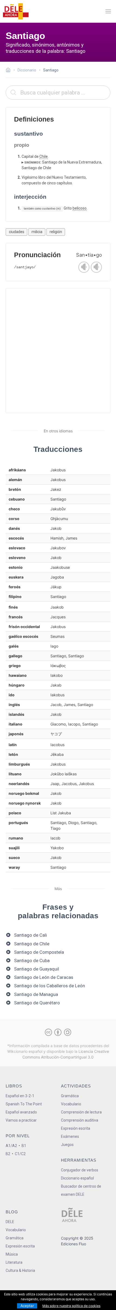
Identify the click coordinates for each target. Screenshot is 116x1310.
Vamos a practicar (21, 1120)
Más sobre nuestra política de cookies (71, 1306)
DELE (10, 1222)
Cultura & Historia (20, 1270)
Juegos (67, 1144)
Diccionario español (77, 1178)
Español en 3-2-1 (20, 1096)
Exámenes (70, 1136)
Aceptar (27, 1306)
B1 (24, 1146)
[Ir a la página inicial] (9, 70)
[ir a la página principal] (15, 11)
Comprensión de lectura (81, 1112)
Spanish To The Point (24, 1104)
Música (12, 1254)
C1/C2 (20, 1154)
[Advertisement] (58, 350)
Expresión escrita (75, 1128)
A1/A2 (11, 1146)
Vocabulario (71, 1104)
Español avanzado (21, 1112)
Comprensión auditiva (79, 1120)
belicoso (80, 208)
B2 (8, 1154)
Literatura (14, 1262)
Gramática (70, 1096)
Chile (43, 156)
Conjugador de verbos (79, 1170)
